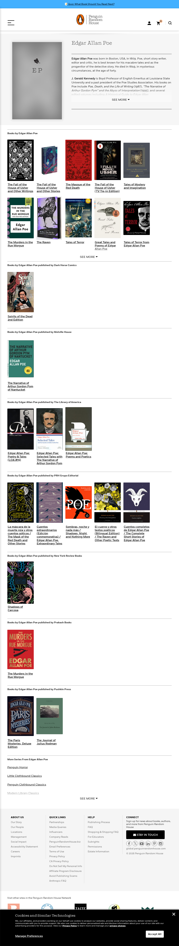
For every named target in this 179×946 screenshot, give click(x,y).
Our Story (16, 822)
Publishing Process (99, 822)
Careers (15, 851)
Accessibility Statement (24, 846)
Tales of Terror (75, 242)
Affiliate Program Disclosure (65, 871)
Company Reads (58, 837)
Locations (16, 832)
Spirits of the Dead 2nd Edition (20, 318)
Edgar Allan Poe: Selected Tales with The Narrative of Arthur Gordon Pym (49, 458)
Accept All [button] (155, 934)
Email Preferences (59, 846)
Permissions (95, 846)
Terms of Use (56, 851)
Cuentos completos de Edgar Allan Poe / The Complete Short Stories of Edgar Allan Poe (136, 533)
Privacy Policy (57, 856)
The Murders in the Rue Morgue (20, 244)
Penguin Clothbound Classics (26, 785)
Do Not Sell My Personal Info (65, 866)
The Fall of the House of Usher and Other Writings (20, 188)
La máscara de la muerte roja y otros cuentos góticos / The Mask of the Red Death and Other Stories (20, 535)
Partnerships (56, 822)
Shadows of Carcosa (15, 608)
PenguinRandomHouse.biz (65, 841)
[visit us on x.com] (135, 843)
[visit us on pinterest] (154, 843)
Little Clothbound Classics (24, 776)
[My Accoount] (149, 23)
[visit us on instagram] (160, 843)
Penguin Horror (17, 767)
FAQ (90, 827)
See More (119, 100)
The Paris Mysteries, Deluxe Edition (19, 743)
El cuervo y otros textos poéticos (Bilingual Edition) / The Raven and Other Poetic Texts (107, 533)
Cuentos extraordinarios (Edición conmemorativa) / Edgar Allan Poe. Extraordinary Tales (49, 535)
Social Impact (18, 841)
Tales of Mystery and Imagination (135, 186)
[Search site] (170, 23)
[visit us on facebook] (129, 843)
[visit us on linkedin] (148, 843)
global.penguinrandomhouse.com (146, 848)
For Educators (96, 837)
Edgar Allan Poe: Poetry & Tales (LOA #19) (19, 456)
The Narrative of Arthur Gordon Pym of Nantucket (20, 386)
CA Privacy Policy (59, 861)
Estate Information (98, 851)
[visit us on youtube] (141, 843)
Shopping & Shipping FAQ (103, 832)
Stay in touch (147, 835)
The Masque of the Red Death (78, 186)
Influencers (55, 832)
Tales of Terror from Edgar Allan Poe (136, 244)
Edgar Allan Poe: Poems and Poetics (78, 454)
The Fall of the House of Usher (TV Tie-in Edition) (107, 188)
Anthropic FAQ (57, 881)
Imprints (16, 856)
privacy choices (118, 925)
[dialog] (89, 928)
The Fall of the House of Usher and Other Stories (48, 188)
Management (19, 837)
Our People (17, 827)
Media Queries (57, 827)
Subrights (93, 841)
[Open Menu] (11, 22)
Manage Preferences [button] (29, 936)
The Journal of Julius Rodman (47, 742)
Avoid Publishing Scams (63, 876)
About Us (17, 817)
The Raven (44, 242)
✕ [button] (174, 914)
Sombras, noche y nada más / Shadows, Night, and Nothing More (78, 532)
